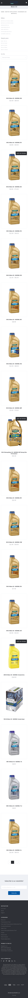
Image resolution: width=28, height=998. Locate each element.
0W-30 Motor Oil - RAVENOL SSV (14, 630)
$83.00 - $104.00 (4, 49)
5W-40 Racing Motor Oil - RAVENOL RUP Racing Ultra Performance (14, 453)
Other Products (4, 936)
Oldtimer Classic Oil (5, 33)
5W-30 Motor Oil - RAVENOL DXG (14, 98)
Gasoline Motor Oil (5, 27)
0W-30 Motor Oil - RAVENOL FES (14, 231)
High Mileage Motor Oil (6, 31)
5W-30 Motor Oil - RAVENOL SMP (14, 408)
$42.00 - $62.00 (4, 45)
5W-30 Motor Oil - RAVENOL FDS (14, 586)
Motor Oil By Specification (7, 23)
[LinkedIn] (12, 961)
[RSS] (14, 961)
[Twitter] (3, 961)
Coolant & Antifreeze (6, 926)
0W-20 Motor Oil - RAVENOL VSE (14, 363)
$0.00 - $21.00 (4, 41)
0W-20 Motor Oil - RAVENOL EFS (14, 142)
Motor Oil (3, 919)
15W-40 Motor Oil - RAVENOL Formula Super (14, 719)
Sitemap (14, 995)
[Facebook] (1, 961)
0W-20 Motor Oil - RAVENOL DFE (14, 498)
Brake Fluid (3, 928)
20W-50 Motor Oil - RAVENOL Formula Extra (14, 675)
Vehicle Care (4, 934)
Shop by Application (5, 939)
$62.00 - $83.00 (4, 47)
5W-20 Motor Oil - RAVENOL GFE (14, 319)
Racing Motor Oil (5, 25)
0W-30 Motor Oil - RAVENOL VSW (14, 542)
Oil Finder (3, 908)
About (2, 910)
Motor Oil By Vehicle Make (7, 20)
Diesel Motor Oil (5, 29)
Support (3, 912)
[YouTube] (9, 961)
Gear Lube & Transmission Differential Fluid (11, 924)
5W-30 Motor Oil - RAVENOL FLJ (14, 850)
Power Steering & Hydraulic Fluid (9, 930)
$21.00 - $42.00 (4, 43)
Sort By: (3, 54)
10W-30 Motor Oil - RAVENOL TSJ (14, 806)
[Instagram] (6, 961)
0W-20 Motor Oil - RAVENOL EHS (14, 275)
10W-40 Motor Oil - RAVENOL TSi (14, 761)
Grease (2, 932)
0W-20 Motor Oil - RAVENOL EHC (14, 186)
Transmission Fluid (5, 922)
